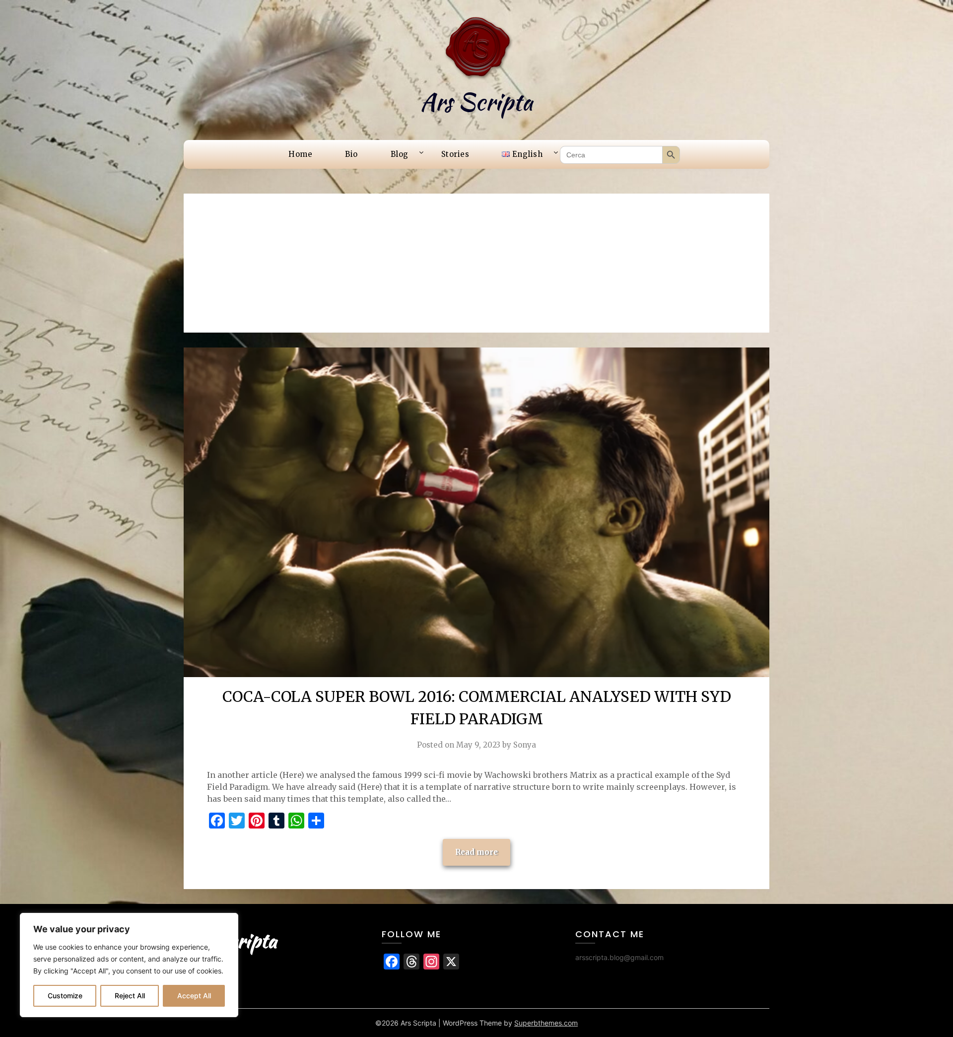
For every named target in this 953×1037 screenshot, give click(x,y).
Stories (455, 154)
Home (300, 154)
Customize (65, 995)
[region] (129, 965)
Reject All (130, 995)
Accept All (194, 995)
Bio (351, 154)
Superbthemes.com (546, 1023)
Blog (399, 154)
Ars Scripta (476, 101)
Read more (476, 852)
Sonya (524, 745)
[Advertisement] (476, 263)
